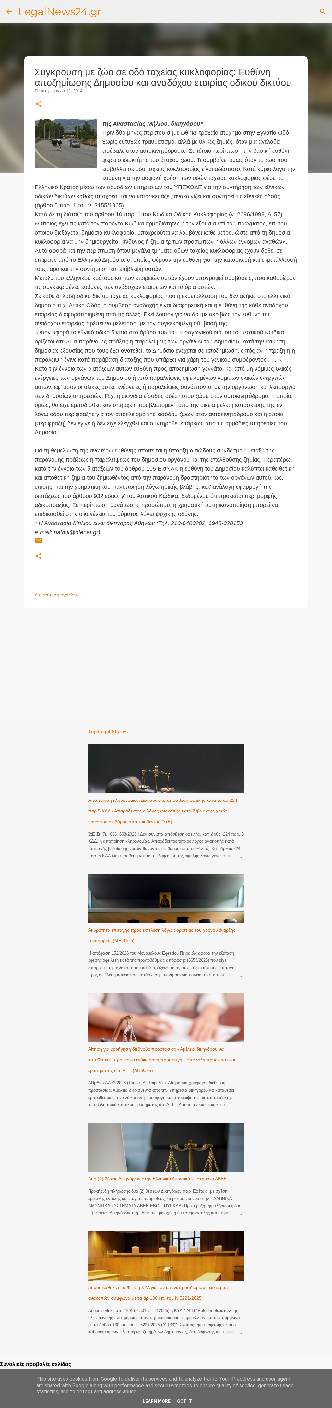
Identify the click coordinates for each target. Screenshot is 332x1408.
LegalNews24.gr (59, 11)
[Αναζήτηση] (323, 11)
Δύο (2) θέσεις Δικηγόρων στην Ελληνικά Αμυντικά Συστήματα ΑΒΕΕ (157, 1178)
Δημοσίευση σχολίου (56, 594)
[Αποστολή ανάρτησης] (38, 543)
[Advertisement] (177, 663)
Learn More (157, 1401)
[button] (38, 104)
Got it (184, 1401)
